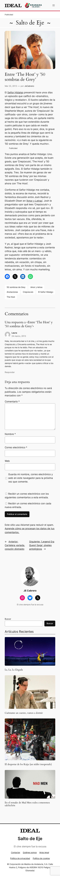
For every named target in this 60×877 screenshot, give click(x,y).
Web (7, 461)
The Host (11, 297)
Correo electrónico (16, 447)
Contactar (15, 852)
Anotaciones (12, 292)
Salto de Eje (30, 23)
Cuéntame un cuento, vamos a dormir (24, 713)
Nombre (10, 434)
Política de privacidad (20, 858)
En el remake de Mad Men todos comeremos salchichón (27, 804)
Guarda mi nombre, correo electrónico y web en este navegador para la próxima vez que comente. (30, 478)
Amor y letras (36, 287)
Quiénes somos (30, 852)
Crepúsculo (28, 292)
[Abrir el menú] (53, 5)
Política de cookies (41, 858)
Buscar (8, 619)
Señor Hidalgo (15, 92)
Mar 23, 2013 (11, 86)
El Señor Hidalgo (45, 292)
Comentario (12, 401)
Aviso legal (44, 852)
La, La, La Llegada (14, 669)
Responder (10, 372)
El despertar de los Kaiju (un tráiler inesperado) (28, 764)
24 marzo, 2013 (19, 336)
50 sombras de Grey (16, 287)
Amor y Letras (34, 200)
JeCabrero (29, 86)
